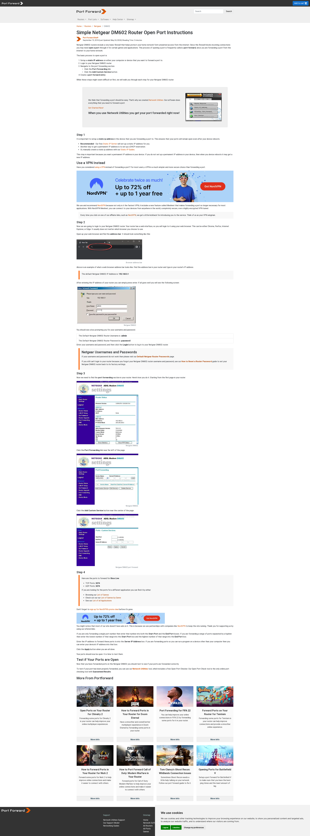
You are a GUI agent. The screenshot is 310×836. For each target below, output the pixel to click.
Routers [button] (81, 19)
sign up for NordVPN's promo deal (104, 609)
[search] (82, 3)
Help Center (64, 3)
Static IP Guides (128, 149)
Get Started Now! (96, 108)
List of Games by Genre (111, 598)
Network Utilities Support (114, 820)
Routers (33, 3)
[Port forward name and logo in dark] (91, 11)
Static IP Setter (110, 144)
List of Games (103, 595)
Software (53, 3)
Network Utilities (156, 100)
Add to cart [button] (299, 3)
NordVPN (101, 205)
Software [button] (105, 19)
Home (79, 26)
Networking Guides (111, 826)
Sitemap (75, 3)
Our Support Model (111, 823)
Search (229, 11)
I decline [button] (176, 827)
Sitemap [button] (130, 19)
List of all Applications (102, 600)
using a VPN (100, 167)
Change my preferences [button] (194, 827)
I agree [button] (165, 827)
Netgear (97, 26)
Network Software (151, 823)
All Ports (147, 829)
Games (146, 831)
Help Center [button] (118, 19)
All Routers (148, 826)
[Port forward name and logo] (12, 3)
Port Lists (43, 3)
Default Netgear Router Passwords (153, 356)
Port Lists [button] (92, 19)
